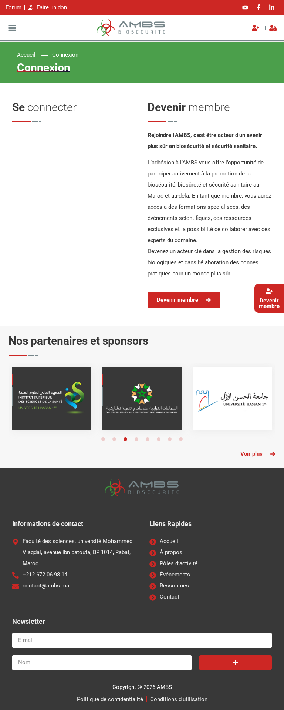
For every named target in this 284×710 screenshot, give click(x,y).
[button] (12, 27)
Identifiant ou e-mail (39, 141)
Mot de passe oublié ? (74, 252)
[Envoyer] (235, 662)
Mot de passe (31, 175)
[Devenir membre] (269, 291)
